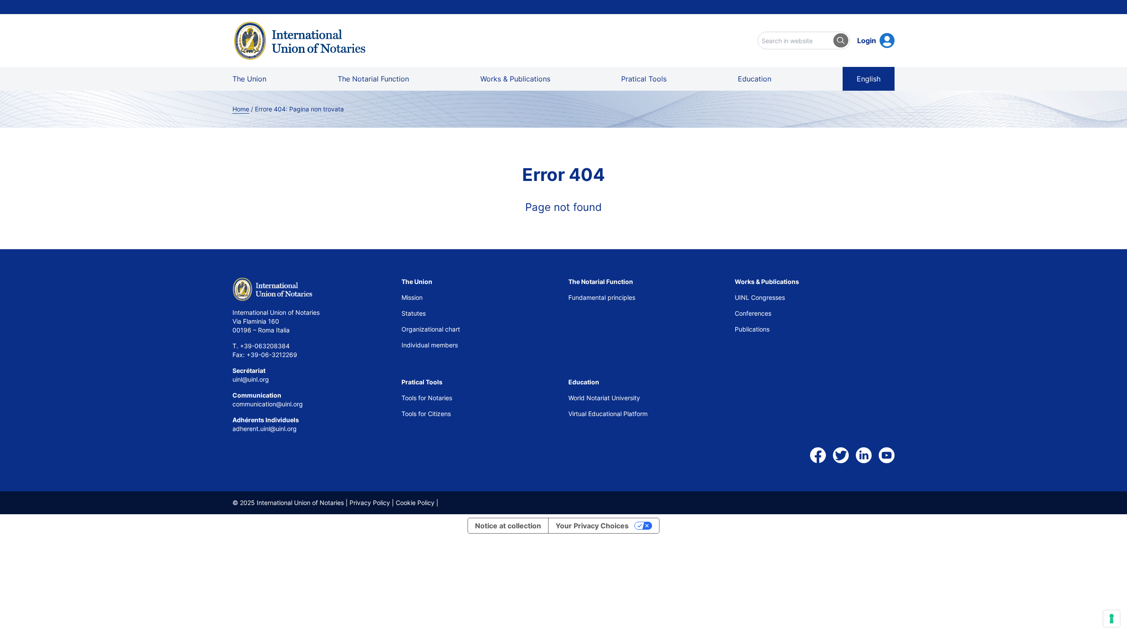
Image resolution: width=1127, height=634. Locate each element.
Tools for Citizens (427, 413)
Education (754, 78)
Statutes (413, 313)
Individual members (429, 345)
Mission (412, 297)
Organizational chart (430, 329)
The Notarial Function (373, 78)
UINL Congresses (760, 297)
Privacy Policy (370, 502)
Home (240, 109)
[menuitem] (869, 79)
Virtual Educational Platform (608, 413)
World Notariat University (604, 398)
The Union (249, 78)
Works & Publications (515, 78)
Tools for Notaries (426, 398)
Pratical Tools (644, 78)
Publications (752, 329)
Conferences (753, 313)
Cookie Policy (415, 502)
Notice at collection (508, 525)
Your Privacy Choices (592, 525)
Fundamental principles (601, 297)
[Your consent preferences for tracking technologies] (1111, 618)
